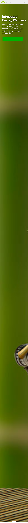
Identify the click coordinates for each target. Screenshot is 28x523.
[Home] (3, 2)
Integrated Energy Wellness (9, 2)
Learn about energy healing (13, 39)
